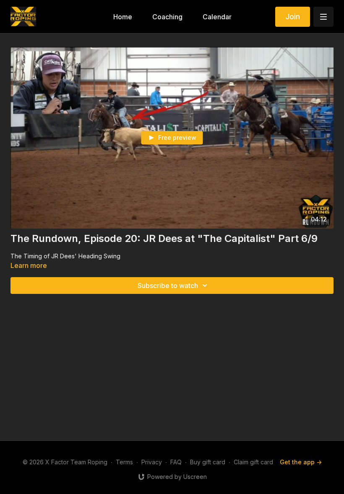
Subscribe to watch (168, 285)
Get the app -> (301, 462)
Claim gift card (253, 462)
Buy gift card (207, 462)
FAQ (176, 462)
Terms (124, 462)
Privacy (151, 462)
